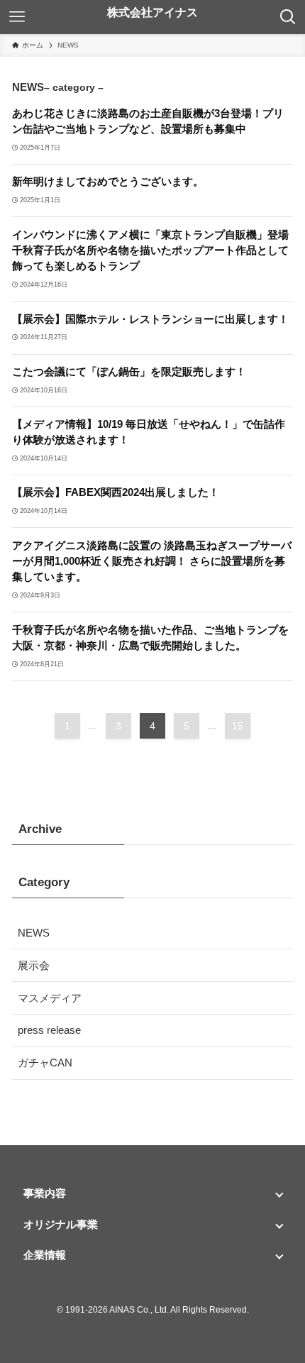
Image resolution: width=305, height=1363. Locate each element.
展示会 (34, 965)
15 (237, 726)
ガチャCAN (45, 1062)
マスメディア (50, 998)
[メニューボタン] (17, 17)
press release (49, 1030)
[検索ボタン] (288, 17)
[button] (152, 1193)
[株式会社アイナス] (152, 17)
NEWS (34, 933)
